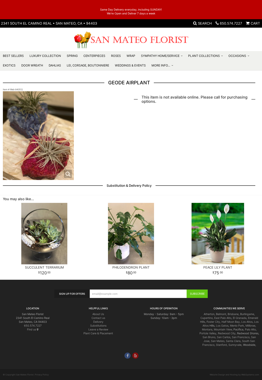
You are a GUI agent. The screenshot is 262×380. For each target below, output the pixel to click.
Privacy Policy (42, 374)
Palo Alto (250, 329)
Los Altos (247, 321)
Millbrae (250, 325)
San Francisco (241, 337)
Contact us (98, 317)
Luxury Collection (45, 56)
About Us (98, 314)
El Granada (239, 317)
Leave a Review (98, 329)
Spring (72, 56)
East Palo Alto (222, 317)
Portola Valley (207, 333)
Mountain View (223, 329)
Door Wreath (32, 65)
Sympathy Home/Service (160, 56)
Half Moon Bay (231, 321)
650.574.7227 (231, 23)
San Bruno (209, 337)
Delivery (98, 321)
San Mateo (217, 341)
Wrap (131, 56)
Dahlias (55, 65)
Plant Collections (204, 56)
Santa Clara (233, 341)
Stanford (221, 344)
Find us (32, 329)
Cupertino (206, 317)
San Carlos (223, 337)
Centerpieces (94, 56)
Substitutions (98, 325)
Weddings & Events (130, 65)
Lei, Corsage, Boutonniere (88, 65)
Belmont (221, 314)
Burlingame (247, 314)
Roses (116, 56)
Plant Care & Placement (98, 333)
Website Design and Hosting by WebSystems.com (234, 374)
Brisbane (233, 314)
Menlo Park (237, 325)
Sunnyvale (234, 344)
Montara (207, 329)
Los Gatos (222, 325)
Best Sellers (13, 56)
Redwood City (227, 333)
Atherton (209, 314)
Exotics (9, 65)
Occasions (237, 56)
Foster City (213, 321)
